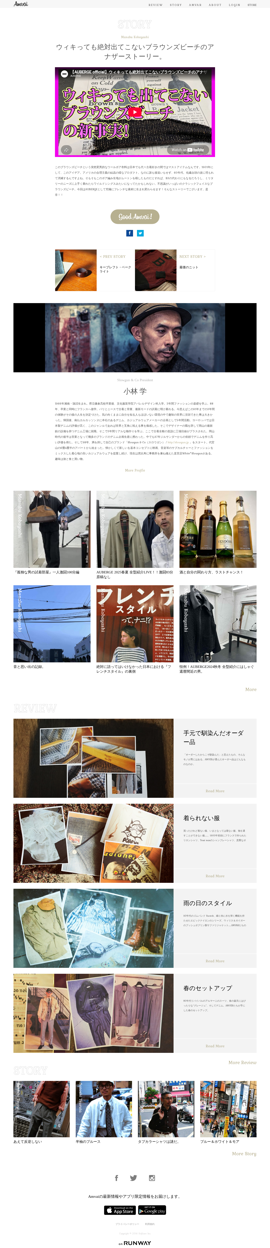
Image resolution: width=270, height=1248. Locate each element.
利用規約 (150, 1224)
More (251, 689)
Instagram (152, 1178)
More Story (244, 1153)
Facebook (129, 233)
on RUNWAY (135, 1243)
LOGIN (235, 5)
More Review (242, 1062)
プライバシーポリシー (127, 1224)
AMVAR (195, 5)
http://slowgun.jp (178, 442)
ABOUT (215, 5)
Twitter (140, 233)
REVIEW (156, 5)
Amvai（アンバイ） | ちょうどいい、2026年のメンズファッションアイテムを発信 (20, 3)
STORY (176, 5)
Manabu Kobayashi (135, 37)
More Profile (135, 470)
